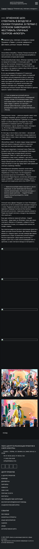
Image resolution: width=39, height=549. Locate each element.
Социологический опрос (10, 505)
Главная (3, 8)
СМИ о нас (5, 490)
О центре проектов (8, 475)
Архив (3, 526)
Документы (5, 481)
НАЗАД (4, 433)
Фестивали (5, 514)
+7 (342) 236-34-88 (9, 458)
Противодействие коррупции (12, 499)
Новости (10, 8)
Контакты (4, 496)
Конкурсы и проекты (8, 517)
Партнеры (4, 484)
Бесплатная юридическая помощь (13, 502)
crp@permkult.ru (10, 461)
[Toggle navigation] (36, 3)
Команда (4, 478)
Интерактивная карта (9, 529)
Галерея (4, 523)
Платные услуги (7, 493)
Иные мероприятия (8, 520)
